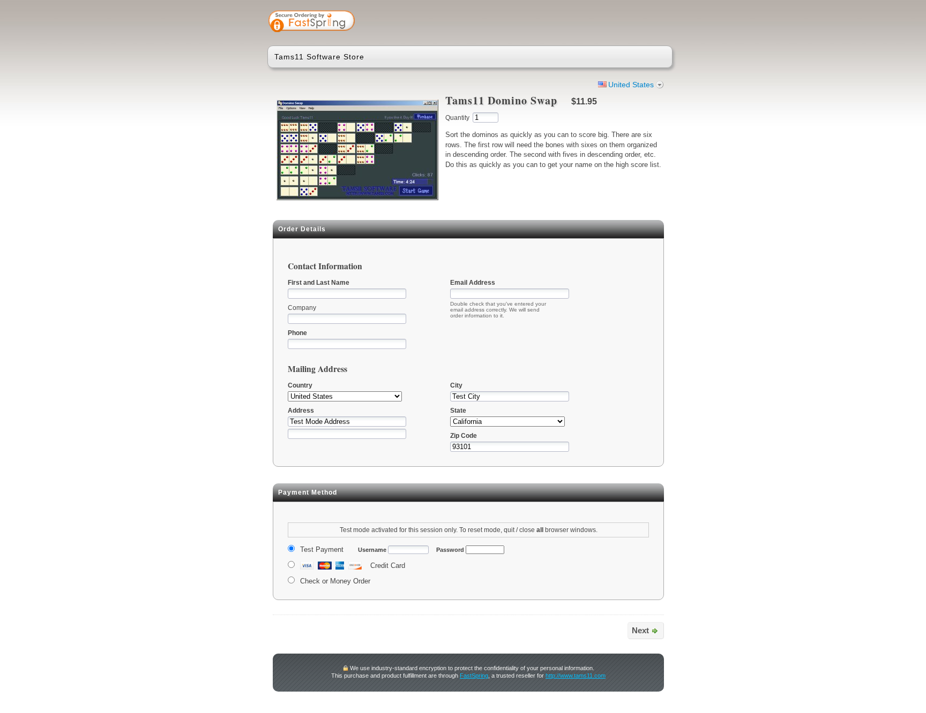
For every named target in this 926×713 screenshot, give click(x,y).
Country (300, 385)
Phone (297, 333)
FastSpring (474, 675)
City (456, 385)
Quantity (457, 118)
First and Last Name (318, 282)
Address (301, 410)
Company (302, 308)
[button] (622, 22)
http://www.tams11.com (576, 675)
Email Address (472, 282)
